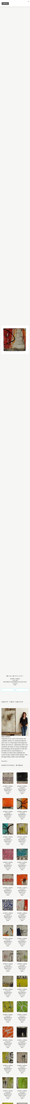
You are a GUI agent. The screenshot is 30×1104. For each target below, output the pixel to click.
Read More (4, 761)
